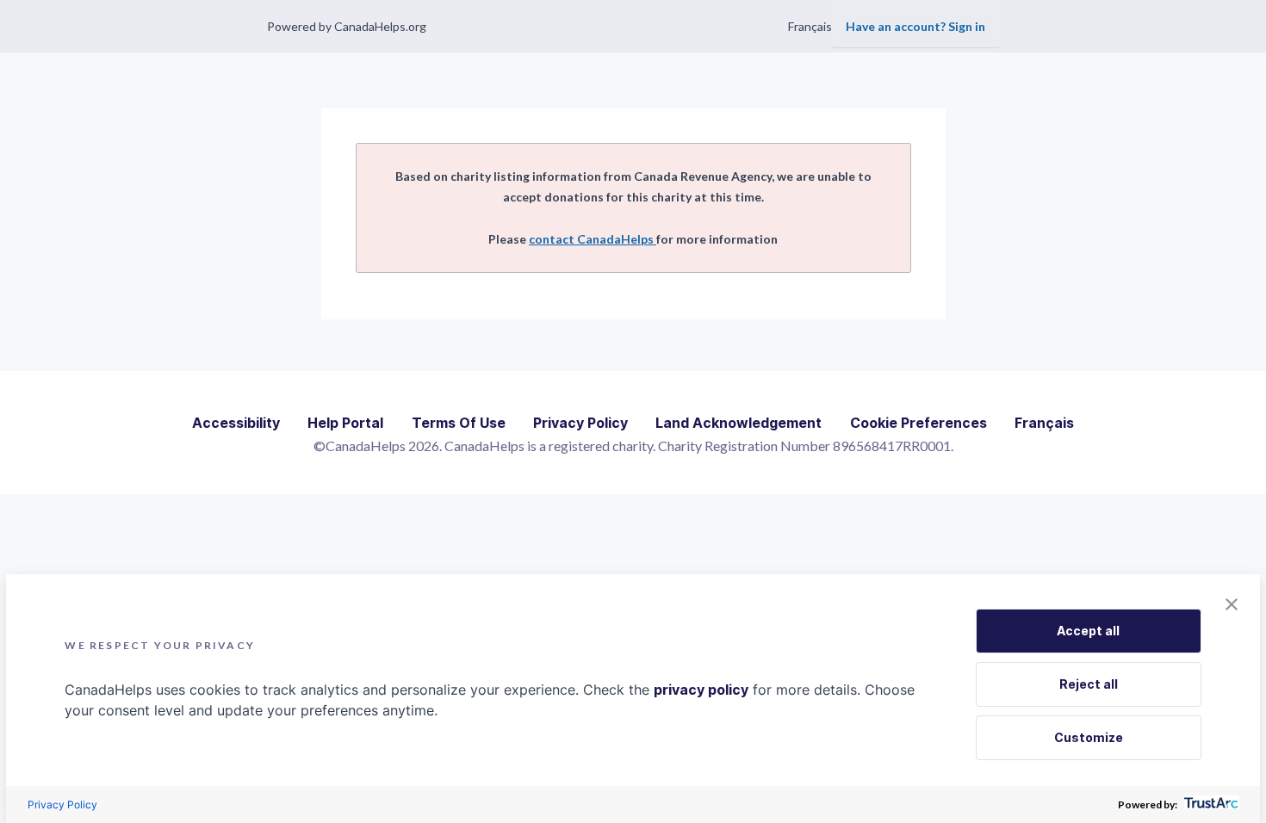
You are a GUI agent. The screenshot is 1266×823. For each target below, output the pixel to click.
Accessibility (236, 422)
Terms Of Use (459, 422)
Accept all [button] (1088, 630)
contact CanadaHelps (592, 239)
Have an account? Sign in (915, 26)
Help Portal (345, 422)
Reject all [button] (1088, 684)
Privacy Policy (580, 422)
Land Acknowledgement (738, 422)
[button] (1231, 605)
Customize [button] (1088, 737)
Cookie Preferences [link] (918, 422)
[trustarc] (1209, 804)
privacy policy (701, 689)
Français (810, 26)
